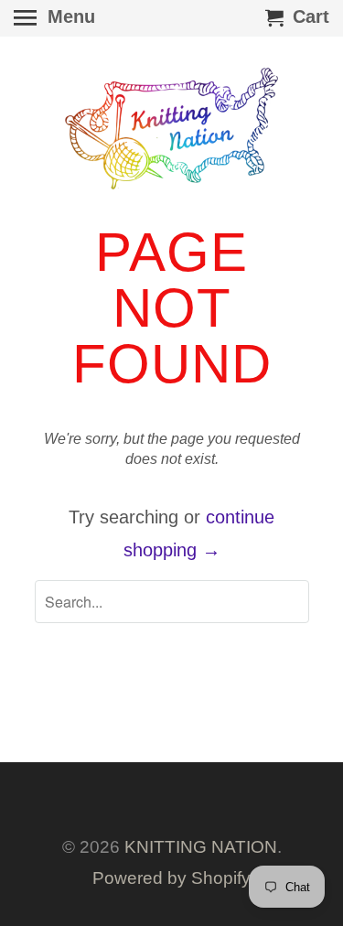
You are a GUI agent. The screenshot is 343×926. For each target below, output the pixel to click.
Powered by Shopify (171, 878)
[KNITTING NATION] (172, 128)
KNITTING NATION (200, 846)
